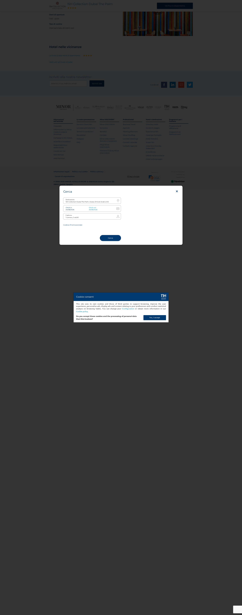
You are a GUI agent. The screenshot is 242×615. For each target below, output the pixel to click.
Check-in (69, 207)
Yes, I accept (154, 317)
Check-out (92, 207)
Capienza (69, 215)
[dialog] (121, 307)
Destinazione (70, 199)
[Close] (177, 191)
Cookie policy (82, 311)
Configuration (128, 309)
